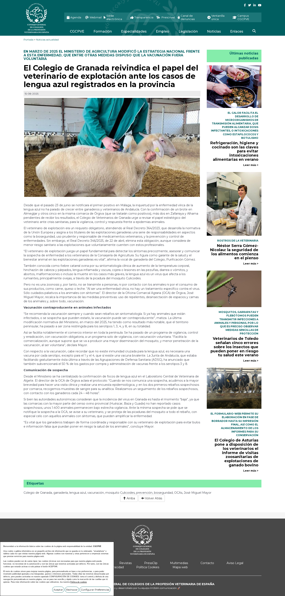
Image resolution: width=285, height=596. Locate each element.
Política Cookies (147, 567)
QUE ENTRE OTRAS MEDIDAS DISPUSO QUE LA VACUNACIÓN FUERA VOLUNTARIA (103, 57)
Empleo (162, 31)
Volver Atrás (153, 498)
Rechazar (72, 589)
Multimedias (179, 563)
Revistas (125, 563)
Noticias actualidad (47, 39)
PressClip (151, 563)
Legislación (188, 31)
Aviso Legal (235, 563)
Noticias (214, 31)
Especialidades (134, 31)
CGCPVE (77, 31)
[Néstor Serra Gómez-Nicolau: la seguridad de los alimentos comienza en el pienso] (234, 203)
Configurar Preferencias (95, 589)
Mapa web (180, 567)
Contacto (207, 563)
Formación (102, 31)
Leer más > (250, 165)
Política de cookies (78, 582)
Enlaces (236, 31)
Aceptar (58, 589)
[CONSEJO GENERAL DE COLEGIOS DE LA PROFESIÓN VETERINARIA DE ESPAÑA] (41, 18)
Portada (28, 39)
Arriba (130, 498)
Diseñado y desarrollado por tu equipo (142, 588)
